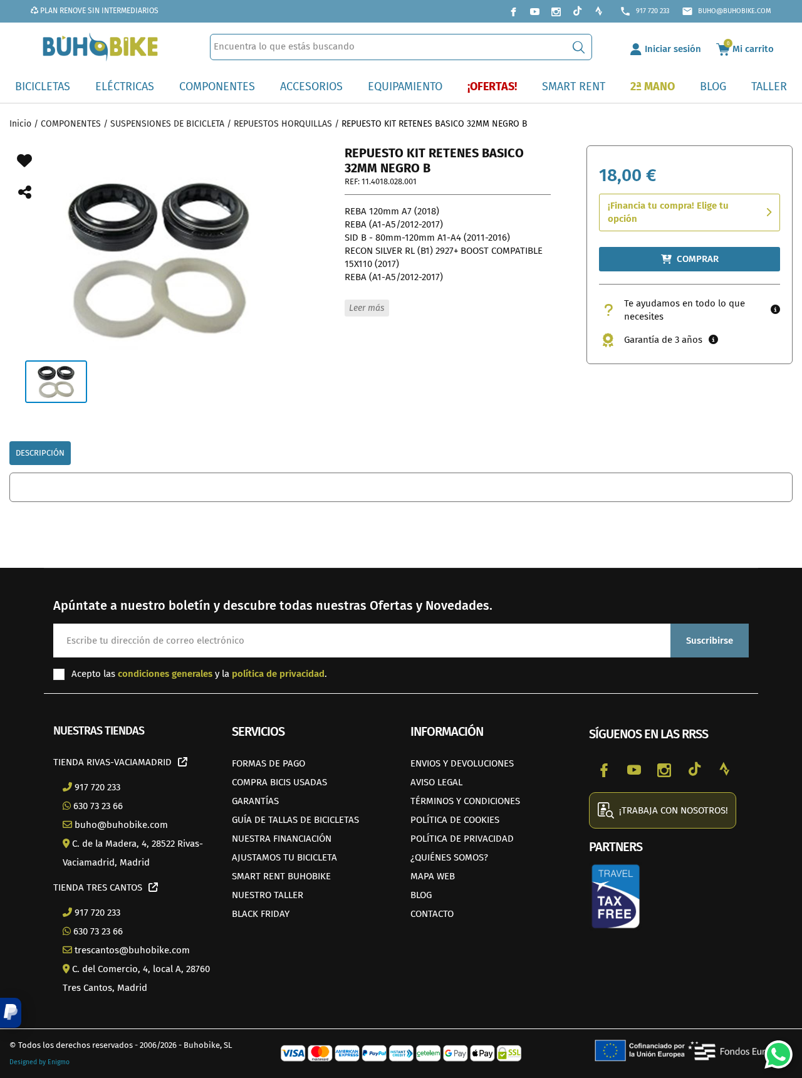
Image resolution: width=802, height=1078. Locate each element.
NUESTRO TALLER (267, 895)
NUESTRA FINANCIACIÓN (281, 838)
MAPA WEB (432, 876)
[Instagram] (555, 11)
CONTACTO (432, 913)
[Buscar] (578, 47)
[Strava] (598, 11)
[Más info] (775, 310)
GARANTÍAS (255, 801)
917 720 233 (644, 11)
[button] (10, 1013)
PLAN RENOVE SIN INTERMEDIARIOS (98, 10)
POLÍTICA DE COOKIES (454, 819)
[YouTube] (534, 11)
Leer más (366, 308)
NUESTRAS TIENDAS (98, 731)
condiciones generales (165, 673)
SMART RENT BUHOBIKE (281, 876)
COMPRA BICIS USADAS (279, 782)
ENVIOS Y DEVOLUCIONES (462, 763)
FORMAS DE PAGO (268, 763)
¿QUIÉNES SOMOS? (449, 857)
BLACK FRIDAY (260, 913)
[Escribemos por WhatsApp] (774, 1050)
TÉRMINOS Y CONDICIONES (465, 801)
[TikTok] (577, 11)
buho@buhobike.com (726, 11)
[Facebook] (513, 11)
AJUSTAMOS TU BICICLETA (284, 857)
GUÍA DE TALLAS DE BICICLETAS (295, 819)
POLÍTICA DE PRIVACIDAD (462, 838)
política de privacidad (278, 673)
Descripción (40, 453)
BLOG (421, 895)
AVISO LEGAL (436, 782)
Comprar (698, 258)
